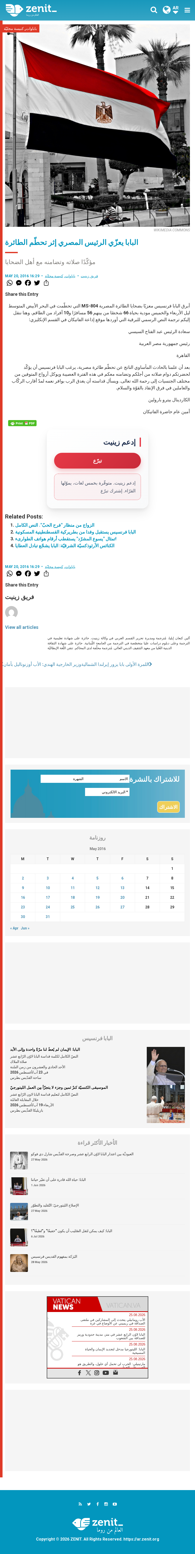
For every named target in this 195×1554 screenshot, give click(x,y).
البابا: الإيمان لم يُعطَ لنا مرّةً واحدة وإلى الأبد (45, 1049)
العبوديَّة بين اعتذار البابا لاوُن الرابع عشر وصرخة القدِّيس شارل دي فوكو (82, 1154)
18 (73, 897)
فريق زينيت (89, 276)
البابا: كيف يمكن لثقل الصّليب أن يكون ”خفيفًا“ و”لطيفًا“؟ (71, 1231)
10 (48, 888)
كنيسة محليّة (14, 28)
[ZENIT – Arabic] (54, 10)
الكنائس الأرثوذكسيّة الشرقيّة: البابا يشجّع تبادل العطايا (65, 545)
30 (23, 917)
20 (122, 897)
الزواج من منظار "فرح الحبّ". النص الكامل (54, 525)
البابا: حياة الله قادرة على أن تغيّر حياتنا (58, 1180)
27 (122, 907)
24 (48, 907)
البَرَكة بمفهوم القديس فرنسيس (54, 1256)
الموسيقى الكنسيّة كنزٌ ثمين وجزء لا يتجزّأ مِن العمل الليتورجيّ (59, 1087)
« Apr (14, 928)
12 (97, 888)
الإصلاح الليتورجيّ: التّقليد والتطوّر (55, 1205)
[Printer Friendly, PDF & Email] (22, 423)
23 (23, 907)
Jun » (25, 928)
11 (73, 888)
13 (122, 888)
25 (73, 907)
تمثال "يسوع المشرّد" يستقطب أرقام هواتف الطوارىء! (66, 538)
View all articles (21, 627)
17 (48, 897)
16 (23, 897)
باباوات (31, 28)
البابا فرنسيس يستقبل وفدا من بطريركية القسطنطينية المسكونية (75, 531)
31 (48, 917)
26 (97, 907)
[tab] (72, 1304)
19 (97, 897)
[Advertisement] (97, 722)
